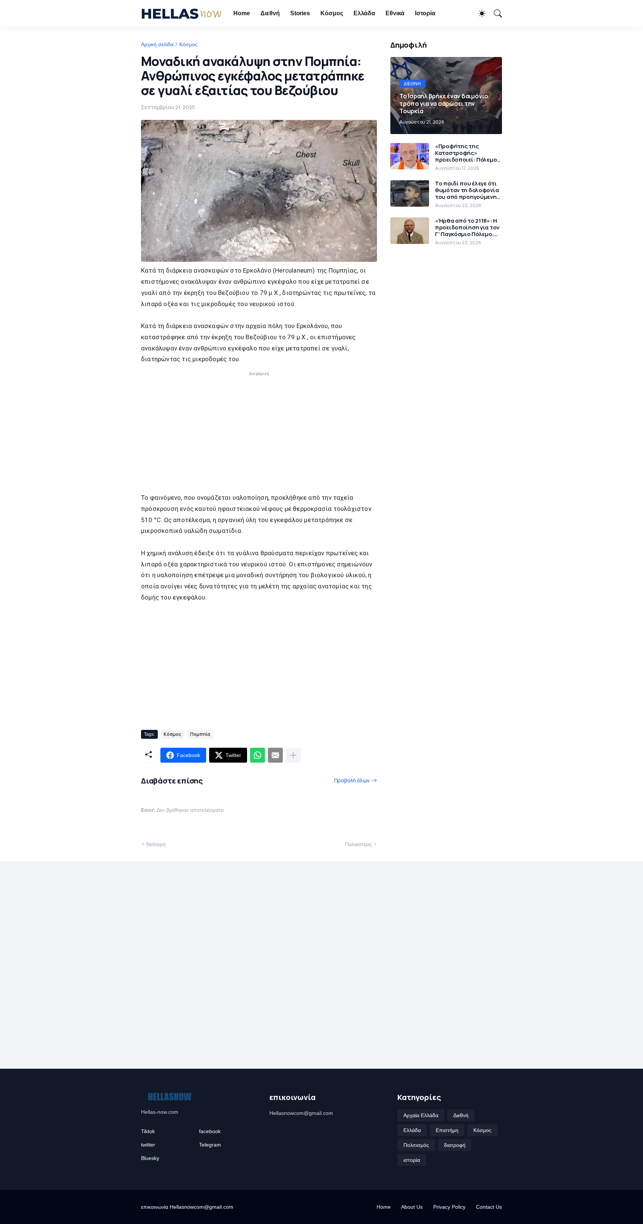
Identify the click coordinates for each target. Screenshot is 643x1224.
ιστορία (411, 1160)
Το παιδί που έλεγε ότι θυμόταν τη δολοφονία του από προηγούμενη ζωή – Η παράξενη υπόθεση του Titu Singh (468, 190)
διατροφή (455, 1145)
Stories (300, 13)
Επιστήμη (447, 1130)
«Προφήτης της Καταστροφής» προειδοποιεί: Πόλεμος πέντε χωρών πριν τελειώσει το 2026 (467, 153)
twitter (148, 1145)
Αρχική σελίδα (157, 44)
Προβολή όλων (352, 780)
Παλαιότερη (358, 844)
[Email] (275, 755)
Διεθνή (270, 13)
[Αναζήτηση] (494, 13)
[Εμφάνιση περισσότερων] (293, 755)
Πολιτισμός (416, 1145)
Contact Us (489, 1207)
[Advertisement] (259, 425)
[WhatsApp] (257, 755)
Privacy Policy (449, 1207)
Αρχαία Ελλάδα (420, 1115)
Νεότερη (156, 844)
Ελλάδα (364, 13)
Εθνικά (395, 13)
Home (241, 13)
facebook (210, 1131)
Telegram (210, 1145)
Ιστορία (425, 13)
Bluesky (150, 1158)
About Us (412, 1207)
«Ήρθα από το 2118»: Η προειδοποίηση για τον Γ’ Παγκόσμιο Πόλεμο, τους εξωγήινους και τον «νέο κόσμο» (467, 227)
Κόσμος (331, 13)
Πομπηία (200, 734)
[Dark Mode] (478, 13)
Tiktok (148, 1131)
